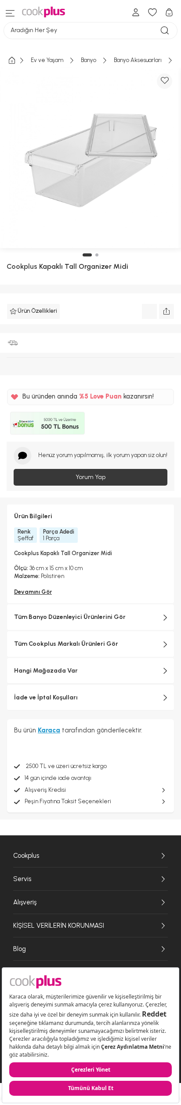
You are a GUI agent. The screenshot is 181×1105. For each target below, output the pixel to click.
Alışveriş (24, 902)
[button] (87, 254)
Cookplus (22, 266)
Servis (22, 879)
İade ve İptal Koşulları (46, 697)
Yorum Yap (90, 477)
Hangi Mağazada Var (46, 670)
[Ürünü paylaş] (166, 311)
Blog (19, 949)
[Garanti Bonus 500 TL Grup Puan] (47, 423)
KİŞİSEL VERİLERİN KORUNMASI (58, 925)
